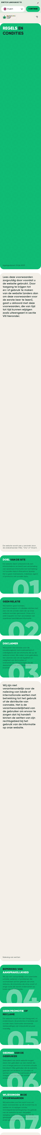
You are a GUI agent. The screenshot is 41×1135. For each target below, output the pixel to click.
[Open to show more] (37, 17)
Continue (33, 9)
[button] (38, 3)
